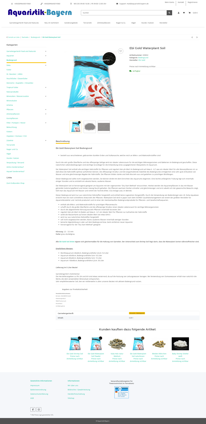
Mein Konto (169, 2)
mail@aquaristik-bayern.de (138, 4)
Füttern (9, 131)
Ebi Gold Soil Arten (67, 241)
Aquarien (10, 56)
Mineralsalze (12, 100)
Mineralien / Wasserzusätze (18, 96)
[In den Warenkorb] (58, 45)
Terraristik (87, 23)
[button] (178, 13)
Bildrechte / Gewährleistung (79, 389)
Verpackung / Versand (15, 162)
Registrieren (193, 2)
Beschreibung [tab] (63, 141)
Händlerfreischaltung (76, 394)
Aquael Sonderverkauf (15, 171)
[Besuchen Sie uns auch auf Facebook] (32, 409)
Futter (9, 70)
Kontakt (181, 2)
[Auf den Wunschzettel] (120, 51)
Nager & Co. (121, 23)
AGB (32, 398)
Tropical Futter (12, 87)
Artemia (10, 105)
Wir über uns (73, 385)
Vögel (133, 23)
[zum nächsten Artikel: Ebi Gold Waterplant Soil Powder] (197, 37)
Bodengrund (143, 57)
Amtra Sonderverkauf (15, 167)
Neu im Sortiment (51, 23)
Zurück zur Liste (13, 37)
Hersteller (163, 23)
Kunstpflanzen (12, 118)
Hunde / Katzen (147, 23)
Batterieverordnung (38, 389)
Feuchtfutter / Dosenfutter (17, 78)
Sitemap (71, 398)
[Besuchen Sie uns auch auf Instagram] (38, 409)
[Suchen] (169, 12)
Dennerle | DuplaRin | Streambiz (20, 83)
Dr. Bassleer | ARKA (14, 74)
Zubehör (10, 140)
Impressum (34, 385)
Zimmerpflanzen (103, 23)
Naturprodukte (12, 92)
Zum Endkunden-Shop (15, 183)
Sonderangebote (71, 23)
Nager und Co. (12, 149)
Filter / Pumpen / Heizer (16, 123)
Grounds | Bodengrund (137, 313)
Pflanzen (10, 109)
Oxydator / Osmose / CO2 (17, 136)
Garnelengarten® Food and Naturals (24, 23)
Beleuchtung (12, 127)
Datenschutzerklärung (39, 394)
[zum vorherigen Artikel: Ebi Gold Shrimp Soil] (192, 37)
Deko (8, 65)
